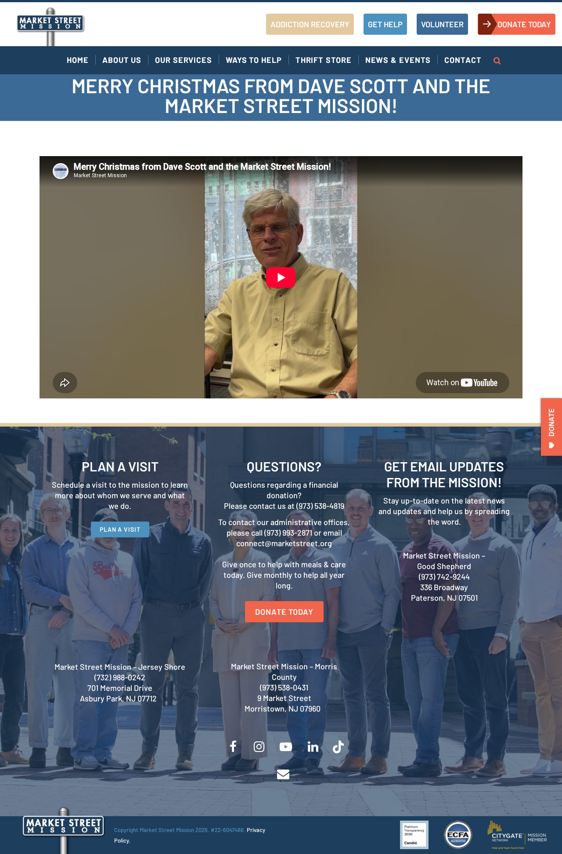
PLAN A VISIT (120, 529)
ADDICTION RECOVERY (309, 24)
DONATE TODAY (524, 24)
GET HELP (385, 24)
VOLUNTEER (442, 24)
